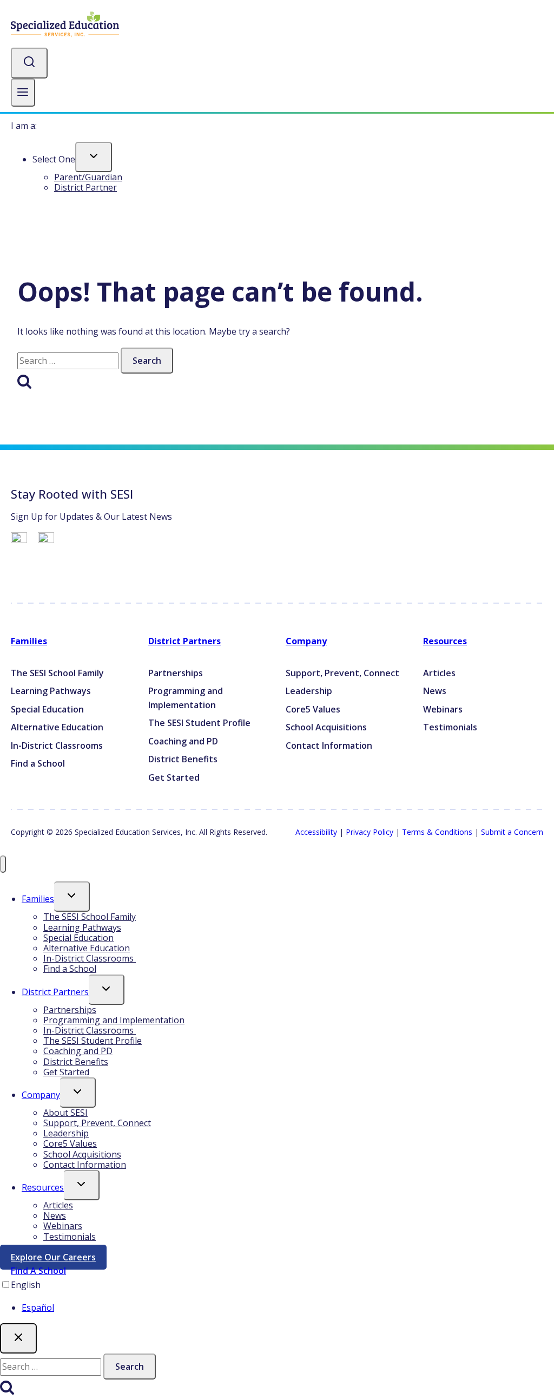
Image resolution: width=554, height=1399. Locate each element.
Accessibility (316, 832)
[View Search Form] (29, 63)
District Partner (85, 187)
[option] (288, 1308)
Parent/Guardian (88, 177)
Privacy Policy (369, 832)
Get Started (66, 1072)
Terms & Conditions (437, 832)
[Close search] (18, 1338)
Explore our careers (59, 1260)
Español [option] (38, 1307)
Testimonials (69, 1237)
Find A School (38, 1271)
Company (306, 641)
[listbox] (277, 1296)
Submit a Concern (512, 832)
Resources (445, 641)
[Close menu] (3, 864)
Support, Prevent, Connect (97, 1123)
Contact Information (84, 1165)
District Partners (184, 641)
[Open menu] (23, 93)
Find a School (69, 969)
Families (29, 641)
